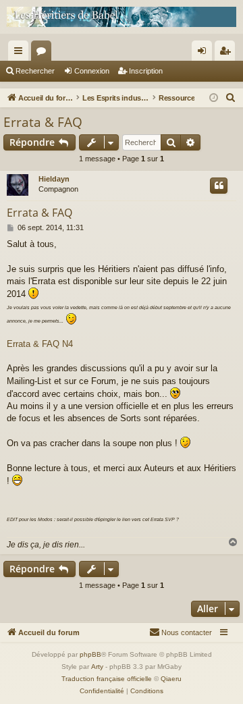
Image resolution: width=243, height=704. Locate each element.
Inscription (146, 71)
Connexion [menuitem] (204, 53)
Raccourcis (21, 53)
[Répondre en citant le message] (218, 186)
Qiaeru (171, 678)
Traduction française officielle (106, 678)
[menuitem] (231, 97)
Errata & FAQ (42, 122)
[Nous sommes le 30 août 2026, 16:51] (213, 98)
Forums (43, 53)
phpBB (90, 654)
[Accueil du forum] (121, 17)
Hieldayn (54, 179)
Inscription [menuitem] (227, 53)
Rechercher (35, 71)
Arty (97, 666)
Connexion (91, 71)
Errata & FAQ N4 (40, 344)
